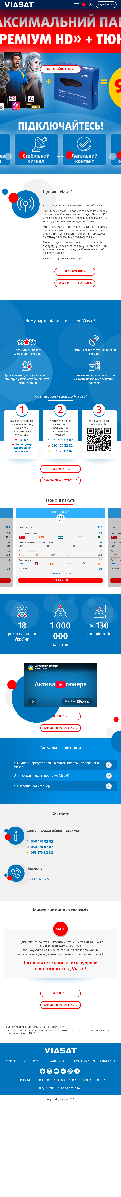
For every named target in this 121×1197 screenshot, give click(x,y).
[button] (58, 156)
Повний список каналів (60, 573)
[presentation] (8, 156)
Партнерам (30, 1061)
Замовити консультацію (75, 283)
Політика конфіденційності (94, 1061)
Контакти (56, 1061)
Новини (10, 1061)
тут (63, 1027)
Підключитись (106, 4)
